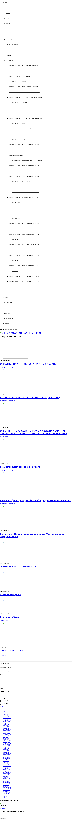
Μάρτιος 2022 (6, 764)
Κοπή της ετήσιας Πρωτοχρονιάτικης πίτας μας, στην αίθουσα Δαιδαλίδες (35, 500)
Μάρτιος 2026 (6, 716)
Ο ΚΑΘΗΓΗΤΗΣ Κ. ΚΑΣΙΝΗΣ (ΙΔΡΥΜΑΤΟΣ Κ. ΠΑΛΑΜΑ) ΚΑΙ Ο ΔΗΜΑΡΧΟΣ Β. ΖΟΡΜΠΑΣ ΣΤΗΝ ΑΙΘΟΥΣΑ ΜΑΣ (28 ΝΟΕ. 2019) (33, 432)
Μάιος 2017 (5, 796)
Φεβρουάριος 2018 (7, 787)
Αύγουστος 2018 (6, 783)
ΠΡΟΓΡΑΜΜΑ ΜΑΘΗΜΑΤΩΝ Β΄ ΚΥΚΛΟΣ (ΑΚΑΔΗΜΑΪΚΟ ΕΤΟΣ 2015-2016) (24, 286)
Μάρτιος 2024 (6, 739)
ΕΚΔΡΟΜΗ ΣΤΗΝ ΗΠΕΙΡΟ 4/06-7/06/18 (20, 467)
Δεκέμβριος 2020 (7, 774)
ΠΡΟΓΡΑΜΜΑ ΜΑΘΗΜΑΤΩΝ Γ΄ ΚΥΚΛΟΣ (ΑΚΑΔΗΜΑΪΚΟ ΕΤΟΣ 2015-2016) (24, 281)
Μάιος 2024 (5, 737)
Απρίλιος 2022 (6, 763)
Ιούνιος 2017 (6, 795)
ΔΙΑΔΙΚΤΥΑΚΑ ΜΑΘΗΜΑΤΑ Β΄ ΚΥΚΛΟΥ (17, 155)
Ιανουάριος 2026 (6, 719)
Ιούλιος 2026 (6, 711)
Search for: (2, 329)
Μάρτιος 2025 (6, 728)
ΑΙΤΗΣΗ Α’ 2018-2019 (16, 218)
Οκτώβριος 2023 (6, 745)
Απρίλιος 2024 (6, 738)
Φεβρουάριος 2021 (7, 772)
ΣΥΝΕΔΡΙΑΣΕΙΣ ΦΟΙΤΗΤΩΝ (12, 44)
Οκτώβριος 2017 (6, 790)
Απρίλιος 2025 (6, 726)
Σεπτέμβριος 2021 (7, 771)
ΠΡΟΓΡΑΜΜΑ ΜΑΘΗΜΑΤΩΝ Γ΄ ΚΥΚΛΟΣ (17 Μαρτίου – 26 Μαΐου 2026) (23, 65)
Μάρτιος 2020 (6, 777)
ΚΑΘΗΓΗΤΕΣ (8, 55)
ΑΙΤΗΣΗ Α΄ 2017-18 (15, 250)
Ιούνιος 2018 (6, 785)
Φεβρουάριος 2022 (7, 766)
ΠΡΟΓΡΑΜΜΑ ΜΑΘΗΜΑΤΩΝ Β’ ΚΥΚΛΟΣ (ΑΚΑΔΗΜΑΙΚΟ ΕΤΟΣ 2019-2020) (23, 197)
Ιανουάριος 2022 (6, 767)
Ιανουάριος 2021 (6, 773)
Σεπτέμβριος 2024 (7, 734)
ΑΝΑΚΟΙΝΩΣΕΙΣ (6, 297)
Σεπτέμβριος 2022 (7, 759)
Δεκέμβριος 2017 (7, 788)
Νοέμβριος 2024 (6, 733)
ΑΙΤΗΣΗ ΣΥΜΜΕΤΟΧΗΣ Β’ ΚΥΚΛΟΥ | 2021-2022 (21, 171)
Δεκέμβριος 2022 (7, 756)
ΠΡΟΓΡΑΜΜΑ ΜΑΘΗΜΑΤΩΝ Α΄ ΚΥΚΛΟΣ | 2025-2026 (19, 76)
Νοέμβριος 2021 (6, 769)
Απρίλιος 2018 (6, 786)
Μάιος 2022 (5, 762)
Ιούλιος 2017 (6, 793)
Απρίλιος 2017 (6, 797)
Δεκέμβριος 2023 (7, 743)
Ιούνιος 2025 (6, 724)
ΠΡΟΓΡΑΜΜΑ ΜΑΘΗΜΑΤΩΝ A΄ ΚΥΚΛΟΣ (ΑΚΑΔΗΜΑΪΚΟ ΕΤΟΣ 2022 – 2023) (24, 134)
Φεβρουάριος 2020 (7, 778)
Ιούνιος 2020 (6, 776)
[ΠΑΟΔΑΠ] (3, 808)
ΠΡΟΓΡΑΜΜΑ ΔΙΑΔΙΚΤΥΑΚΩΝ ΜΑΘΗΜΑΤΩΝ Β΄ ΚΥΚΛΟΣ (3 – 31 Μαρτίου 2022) (28, 160)
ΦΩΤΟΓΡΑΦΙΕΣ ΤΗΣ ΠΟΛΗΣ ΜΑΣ (18, 566)
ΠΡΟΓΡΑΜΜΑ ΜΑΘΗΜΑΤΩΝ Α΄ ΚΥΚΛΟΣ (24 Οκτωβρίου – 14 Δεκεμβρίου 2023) (25, 118)
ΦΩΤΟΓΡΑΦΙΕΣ (6, 313)
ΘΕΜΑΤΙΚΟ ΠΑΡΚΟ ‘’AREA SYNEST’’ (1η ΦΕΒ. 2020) (28, 364)
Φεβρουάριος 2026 (7, 718)
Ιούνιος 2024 (6, 735)
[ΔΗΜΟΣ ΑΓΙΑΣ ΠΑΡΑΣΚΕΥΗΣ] (8, 803)
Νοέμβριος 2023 (6, 744)
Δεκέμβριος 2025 (7, 720)
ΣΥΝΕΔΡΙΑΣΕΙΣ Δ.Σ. (10, 39)
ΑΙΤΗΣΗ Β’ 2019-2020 (16, 202)
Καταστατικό (9, 28)
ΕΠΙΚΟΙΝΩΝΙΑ (6, 323)
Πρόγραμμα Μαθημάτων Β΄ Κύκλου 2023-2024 (19, 113)
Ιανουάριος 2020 (6, 780)
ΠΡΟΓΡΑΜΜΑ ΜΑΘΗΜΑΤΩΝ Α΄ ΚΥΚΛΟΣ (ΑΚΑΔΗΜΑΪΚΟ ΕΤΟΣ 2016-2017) (24, 276)
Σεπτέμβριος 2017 (7, 791)
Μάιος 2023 (5, 749)
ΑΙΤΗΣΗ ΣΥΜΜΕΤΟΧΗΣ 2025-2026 (19, 81)
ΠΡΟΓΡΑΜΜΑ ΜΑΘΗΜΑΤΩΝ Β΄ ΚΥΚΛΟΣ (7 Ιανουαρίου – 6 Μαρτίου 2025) (24, 92)
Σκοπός (8, 18)
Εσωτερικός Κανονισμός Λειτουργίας (15, 34)
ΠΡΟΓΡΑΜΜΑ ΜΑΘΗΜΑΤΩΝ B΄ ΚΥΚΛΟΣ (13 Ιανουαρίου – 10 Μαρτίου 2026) (24, 71)
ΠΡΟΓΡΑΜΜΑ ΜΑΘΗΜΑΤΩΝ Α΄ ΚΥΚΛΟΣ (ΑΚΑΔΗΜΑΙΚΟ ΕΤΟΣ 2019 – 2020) (24, 207)
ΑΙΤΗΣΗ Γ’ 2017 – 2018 (16, 228)
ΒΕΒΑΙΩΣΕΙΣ (9, 292)
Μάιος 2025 (5, 725)
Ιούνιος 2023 (6, 748)
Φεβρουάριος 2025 (7, 729)
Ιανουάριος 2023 (6, 754)
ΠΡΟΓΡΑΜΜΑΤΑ (9, 60)
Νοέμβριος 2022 (6, 757)
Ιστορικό (8, 13)
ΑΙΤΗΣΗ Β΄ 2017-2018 (16, 239)
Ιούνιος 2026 (6, 713)
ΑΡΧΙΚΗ (5, 2)
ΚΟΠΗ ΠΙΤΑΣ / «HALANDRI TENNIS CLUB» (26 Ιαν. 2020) (30, 397)
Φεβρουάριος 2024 (7, 740)
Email (1, 814)
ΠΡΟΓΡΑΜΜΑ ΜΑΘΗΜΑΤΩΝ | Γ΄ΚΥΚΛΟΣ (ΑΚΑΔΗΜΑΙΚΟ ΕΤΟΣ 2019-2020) (24, 186)
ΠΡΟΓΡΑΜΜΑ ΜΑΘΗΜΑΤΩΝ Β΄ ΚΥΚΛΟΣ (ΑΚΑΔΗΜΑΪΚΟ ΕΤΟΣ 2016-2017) (24, 265)
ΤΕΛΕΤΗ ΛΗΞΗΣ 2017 (11, 650)
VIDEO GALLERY (9, 318)
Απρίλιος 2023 (6, 750)
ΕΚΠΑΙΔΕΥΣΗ (6, 49)
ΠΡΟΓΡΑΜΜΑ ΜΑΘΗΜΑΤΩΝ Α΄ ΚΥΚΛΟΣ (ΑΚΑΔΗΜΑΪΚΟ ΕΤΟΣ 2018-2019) (24, 213)
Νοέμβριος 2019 (6, 781)
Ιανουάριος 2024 (6, 742)
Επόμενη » (4, 655)
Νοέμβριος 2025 (6, 721)
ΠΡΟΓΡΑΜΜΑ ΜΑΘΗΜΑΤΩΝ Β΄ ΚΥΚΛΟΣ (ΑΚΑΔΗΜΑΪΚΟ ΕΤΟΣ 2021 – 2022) (24, 165)
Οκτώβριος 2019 (6, 782)
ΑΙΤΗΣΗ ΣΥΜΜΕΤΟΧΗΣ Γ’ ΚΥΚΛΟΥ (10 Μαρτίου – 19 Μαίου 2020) (25, 192)
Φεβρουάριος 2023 (7, 753)
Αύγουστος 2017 (6, 792)
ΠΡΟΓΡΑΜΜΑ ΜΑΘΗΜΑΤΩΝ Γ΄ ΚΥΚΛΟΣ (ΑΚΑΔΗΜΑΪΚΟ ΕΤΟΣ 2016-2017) (24, 255)
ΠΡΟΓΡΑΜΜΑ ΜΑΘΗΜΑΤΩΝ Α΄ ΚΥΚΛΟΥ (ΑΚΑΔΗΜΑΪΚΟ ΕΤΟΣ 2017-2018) (24, 244)
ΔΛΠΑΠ (4, 7)
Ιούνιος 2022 (6, 761)
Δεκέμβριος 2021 (7, 768)
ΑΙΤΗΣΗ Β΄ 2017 (15, 271)
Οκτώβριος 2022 (6, 758)
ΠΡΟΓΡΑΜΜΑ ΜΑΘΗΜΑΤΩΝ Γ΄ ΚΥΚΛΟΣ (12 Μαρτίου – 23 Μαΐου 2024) (23, 107)
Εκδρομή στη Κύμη (9, 617)
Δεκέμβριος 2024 (7, 732)
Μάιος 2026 (5, 714)
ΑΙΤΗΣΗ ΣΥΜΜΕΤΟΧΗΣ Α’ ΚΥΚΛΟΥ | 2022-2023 (21, 139)
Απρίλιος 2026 (6, 715)
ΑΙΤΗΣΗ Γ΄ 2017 (15, 260)
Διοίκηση (8, 23)
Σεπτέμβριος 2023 (7, 747)
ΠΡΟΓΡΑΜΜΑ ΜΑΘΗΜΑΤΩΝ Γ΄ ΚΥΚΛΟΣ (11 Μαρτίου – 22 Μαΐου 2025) (23, 86)
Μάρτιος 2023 (6, 752)
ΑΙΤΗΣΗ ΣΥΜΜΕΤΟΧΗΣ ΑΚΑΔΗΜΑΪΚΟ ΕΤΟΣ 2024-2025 (23, 102)
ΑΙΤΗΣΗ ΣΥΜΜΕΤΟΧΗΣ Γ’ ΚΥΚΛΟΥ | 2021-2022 (21, 150)
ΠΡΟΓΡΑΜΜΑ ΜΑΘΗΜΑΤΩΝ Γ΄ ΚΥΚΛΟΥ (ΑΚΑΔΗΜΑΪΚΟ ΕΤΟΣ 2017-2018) (24, 223)
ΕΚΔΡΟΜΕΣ (8, 307)
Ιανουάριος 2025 (6, 730)
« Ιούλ (1, 706)
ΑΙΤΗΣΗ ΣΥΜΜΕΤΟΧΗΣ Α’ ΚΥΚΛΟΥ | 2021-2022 (21, 181)
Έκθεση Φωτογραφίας (11, 594)
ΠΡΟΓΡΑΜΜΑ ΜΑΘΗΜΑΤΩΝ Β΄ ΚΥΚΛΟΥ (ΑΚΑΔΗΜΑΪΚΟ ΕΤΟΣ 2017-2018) (24, 234)
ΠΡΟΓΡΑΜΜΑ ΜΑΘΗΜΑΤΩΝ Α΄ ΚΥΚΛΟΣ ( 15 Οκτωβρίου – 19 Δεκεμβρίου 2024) (25, 97)
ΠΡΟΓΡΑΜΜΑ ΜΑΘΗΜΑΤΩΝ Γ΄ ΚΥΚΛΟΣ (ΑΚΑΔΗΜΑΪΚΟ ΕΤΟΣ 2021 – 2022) (24, 144)
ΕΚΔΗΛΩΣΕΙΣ (9, 302)
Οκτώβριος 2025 (6, 723)
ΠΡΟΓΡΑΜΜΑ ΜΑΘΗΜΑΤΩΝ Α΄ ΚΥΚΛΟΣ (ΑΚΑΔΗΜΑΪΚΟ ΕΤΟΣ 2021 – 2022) (24, 176)
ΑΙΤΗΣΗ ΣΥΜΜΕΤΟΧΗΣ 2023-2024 (19, 123)
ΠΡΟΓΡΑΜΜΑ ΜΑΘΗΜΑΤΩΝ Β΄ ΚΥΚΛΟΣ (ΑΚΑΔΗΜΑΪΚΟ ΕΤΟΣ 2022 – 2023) (24, 128)
